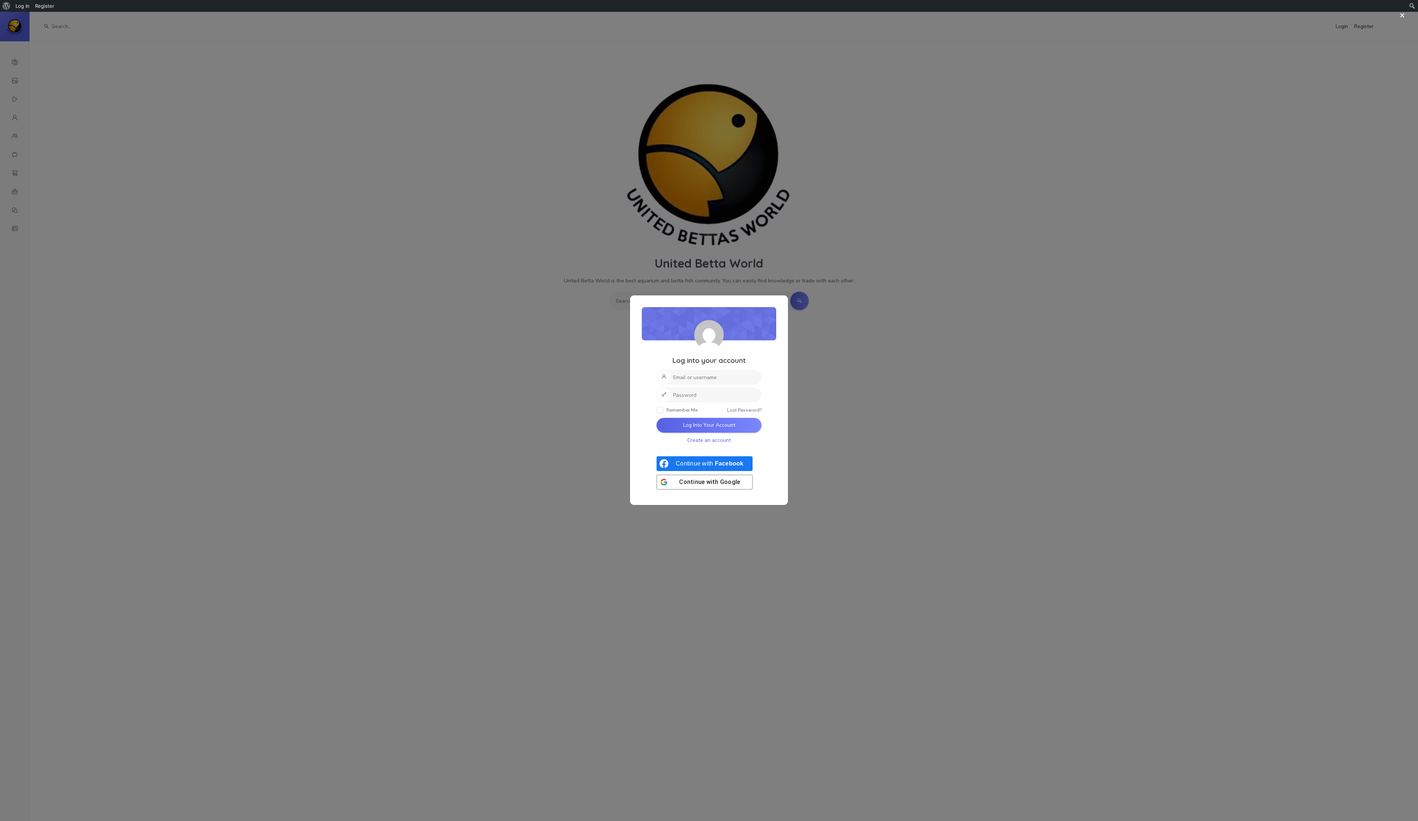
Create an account (709, 440)
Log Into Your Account (709, 425)
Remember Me (681, 410)
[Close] (1402, 15)
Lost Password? (744, 410)
